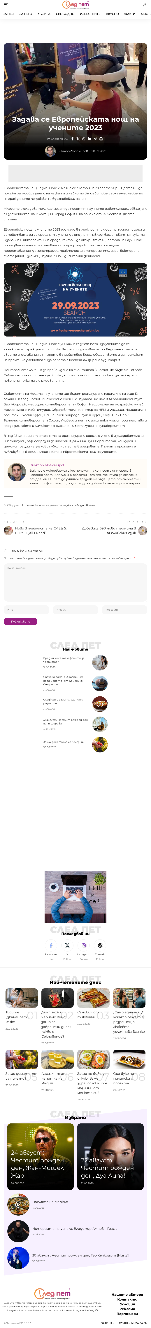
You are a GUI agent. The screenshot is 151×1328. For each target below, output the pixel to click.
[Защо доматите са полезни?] (100, 744)
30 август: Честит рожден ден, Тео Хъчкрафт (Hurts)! (80, 1255)
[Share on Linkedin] (89, 139)
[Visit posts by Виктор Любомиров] (50, 151)
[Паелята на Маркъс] (18, 1204)
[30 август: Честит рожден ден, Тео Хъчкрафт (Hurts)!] (18, 1258)
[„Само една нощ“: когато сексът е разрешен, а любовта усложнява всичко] (129, 998)
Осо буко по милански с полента (123, 1078)
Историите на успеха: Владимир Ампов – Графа (74, 1229)
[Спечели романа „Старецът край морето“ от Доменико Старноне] (100, 683)
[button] (7, 4)
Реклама (127, 1309)
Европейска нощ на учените (42, 505)
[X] (67, 950)
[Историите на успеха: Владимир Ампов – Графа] (18, 1231)
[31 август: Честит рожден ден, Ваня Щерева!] (100, 724)
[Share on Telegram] (95, 139)
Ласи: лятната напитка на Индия (55, 1078)
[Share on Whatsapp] (83, 139)
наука (67, 505)
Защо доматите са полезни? (63, 742)
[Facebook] (51, 950)
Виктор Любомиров (72, 151)
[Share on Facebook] (72, 139)
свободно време (83, 505)
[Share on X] (78, 139)
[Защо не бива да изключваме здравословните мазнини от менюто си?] (93, 1059)
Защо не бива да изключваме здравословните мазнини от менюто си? (92, 1083)
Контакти (127, 1300)
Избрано (75, 1117)
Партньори (127, 1314)
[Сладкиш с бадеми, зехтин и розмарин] (100, 704)
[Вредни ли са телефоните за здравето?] (100, 662)
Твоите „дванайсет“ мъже (17, 1017)
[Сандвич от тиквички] (93, 998)
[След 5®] (75, 4)
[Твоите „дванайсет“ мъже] (22, 998)
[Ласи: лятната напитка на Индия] (57, 1059)
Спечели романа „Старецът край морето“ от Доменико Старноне (63, 680)
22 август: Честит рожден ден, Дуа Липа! (107, 1168)
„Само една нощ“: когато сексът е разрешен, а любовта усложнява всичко (129, 1022)
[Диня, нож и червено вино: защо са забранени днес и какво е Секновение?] (57, 998)
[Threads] (100, 950)
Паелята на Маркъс (50, 1202)
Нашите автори (127, 1295)
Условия (127, 1304)
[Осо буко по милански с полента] (129, 1059)
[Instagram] (84, 950)
